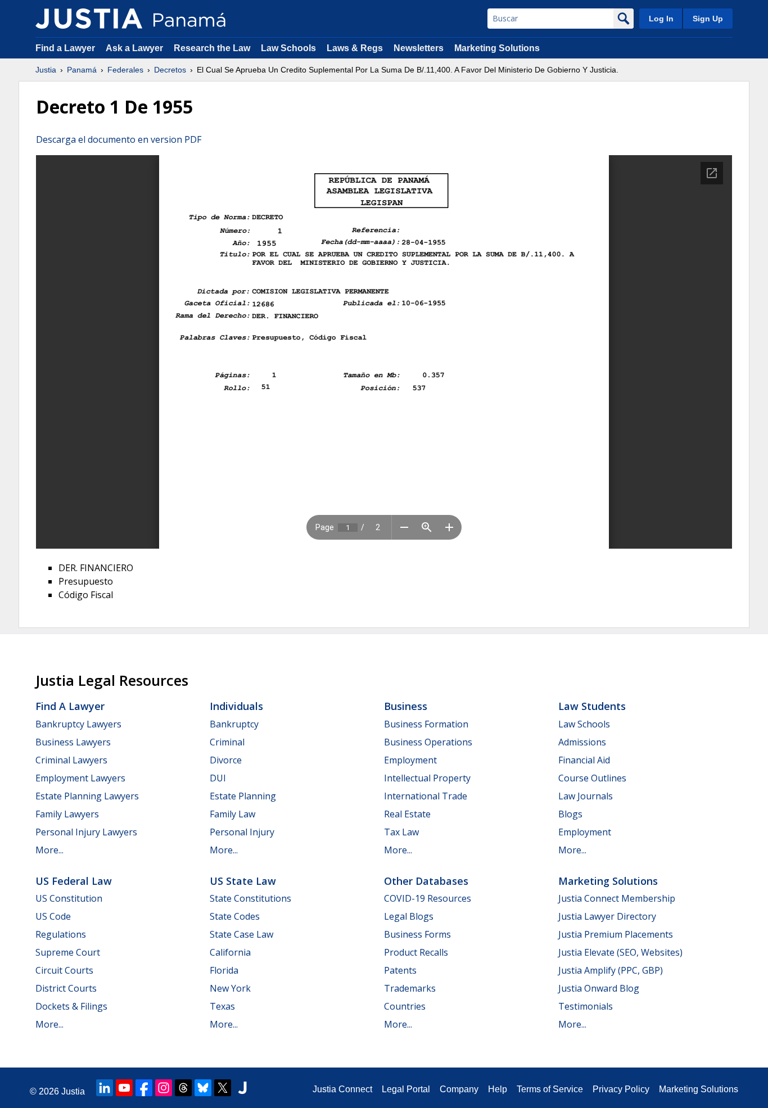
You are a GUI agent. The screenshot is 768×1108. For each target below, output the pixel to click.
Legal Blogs (408, 916)
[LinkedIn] (104, 1087)
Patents (400, 970)
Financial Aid (584, 760)
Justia (45, 69)
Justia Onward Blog (598, 988)
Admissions (582, 742)
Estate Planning (243, 796)
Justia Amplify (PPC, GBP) (610, 970)
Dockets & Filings (71, 1006)
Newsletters (419, 48)
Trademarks (410, 988)
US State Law (243, 881)
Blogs (570, 814)
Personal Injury (242, 832)
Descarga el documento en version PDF (118, 139)
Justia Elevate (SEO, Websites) (620, 952)
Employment (410, 760)
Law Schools (288, 48)
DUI (218, 778)
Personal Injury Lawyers (86, 832)
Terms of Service (550, 1089)
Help (497, 1089)
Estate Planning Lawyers (87, 796)
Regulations (60, 934)
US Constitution (68, 898)
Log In (661, 18)
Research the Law (212, 48)
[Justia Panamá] (88, 18)
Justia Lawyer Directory (607, 916)
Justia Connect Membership (616, 898)
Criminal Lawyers (71, 760)
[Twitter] (222, 1087)
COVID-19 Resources (427, 898)
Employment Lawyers (80, 778)
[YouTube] (124, 1087)
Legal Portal (406, 1089)
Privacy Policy (621, 1089)
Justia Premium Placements (615, 934)
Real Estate (407, 814)
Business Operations (428, 742)
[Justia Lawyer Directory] (242, 1087)
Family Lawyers (67, 814)
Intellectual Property (427, 778)
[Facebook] (143, 1087)
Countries (405, 1006)
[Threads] (183, 1087)
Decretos (170, 69)
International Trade (425, 796)
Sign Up (708, 18)
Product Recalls (416, 952)
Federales (125, 69)
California (230, 952)
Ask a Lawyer (135, 48)
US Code (53, 916)
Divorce (226, 760)
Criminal (227, 742)
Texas (222, 1006)
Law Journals (585, 796)
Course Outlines (592, 778)
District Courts (66, 988)
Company (459, 1089)
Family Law (232, 814)
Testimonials (585, 1006)
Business (405, 706)
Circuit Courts (64, 970)
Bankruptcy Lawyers (78, 724)
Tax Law (401, 832)
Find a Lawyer (65, 48)
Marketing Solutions (497, 48)
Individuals (236, 706)
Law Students (592, 706)
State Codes (235, 916)
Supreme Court (67, 952)
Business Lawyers (73, 742)
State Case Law (241, 934)
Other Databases (426, 881)
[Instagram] (163, 1087)
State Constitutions (250, 898)
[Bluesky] (203, 1087)
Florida (224, 970)
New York (230, 988)
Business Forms (417, 934)
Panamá (82, 69)
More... (49, 850)
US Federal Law (73, 881)
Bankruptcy (234, 724)
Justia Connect (342, 1089)
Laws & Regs (355, 48)
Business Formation (426, 724)
